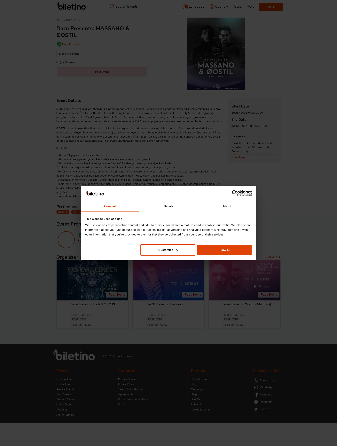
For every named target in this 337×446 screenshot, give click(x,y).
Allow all (224, 249)
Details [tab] (168, 206)
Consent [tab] (110, 206)
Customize (165, 249)
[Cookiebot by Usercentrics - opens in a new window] (235, 193)
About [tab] (227, 206)
